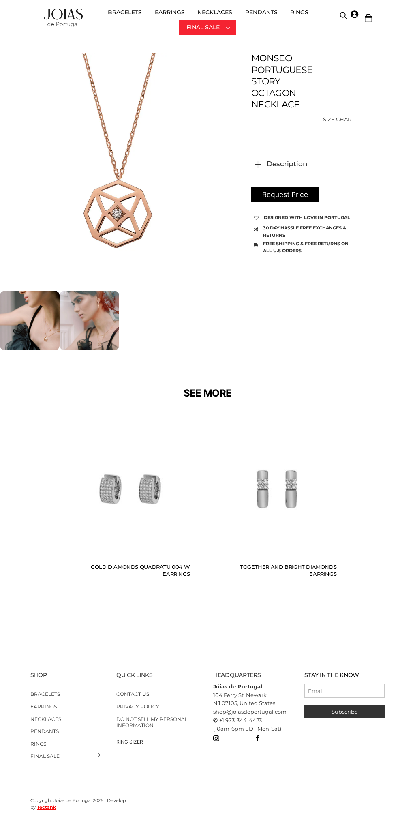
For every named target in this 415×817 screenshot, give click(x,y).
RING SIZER (129, 742)
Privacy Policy (137, 706)
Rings (299, 12)
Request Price (285, 194)
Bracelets (125, 12)
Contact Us (132, 694)
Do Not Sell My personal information (152, 722)
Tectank (46, 807)
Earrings (170, 12)
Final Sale (203, 27)
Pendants (261, 12)
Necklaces (214, 12)
